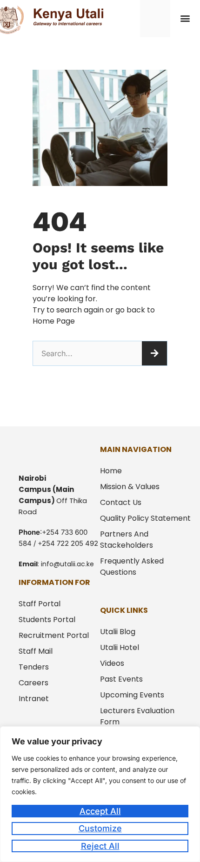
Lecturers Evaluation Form (137, 716)
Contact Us (120, 502)
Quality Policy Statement (145, 518)
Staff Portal (39, 603)
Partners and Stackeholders (126, 539)
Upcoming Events (132, 695)
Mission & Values (130, 486)
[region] (100, 794)
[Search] (154, 353)
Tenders (34, 667)
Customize (100, 828)
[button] (185, 18)
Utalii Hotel (119, 647)
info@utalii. (59, 564)
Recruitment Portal (54, 635)
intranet (34, 698)
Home (111, 470)
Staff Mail (36, 651)
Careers (33, 682)
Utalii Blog (117, 631)
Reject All (100, 846)
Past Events (121, 679)
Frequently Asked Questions (132, 566)
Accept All (100, 811)
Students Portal (47, 619)
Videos (112, 663)
